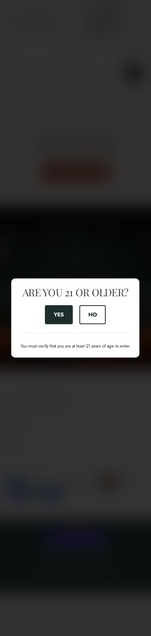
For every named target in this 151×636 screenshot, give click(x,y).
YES (59, 314)
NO (92, 314)
